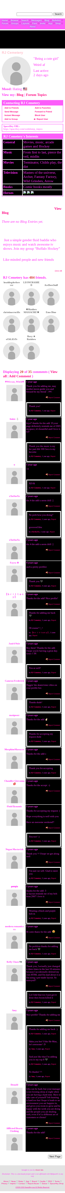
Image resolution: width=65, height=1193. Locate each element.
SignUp (60, 2)
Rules (20, 1181)
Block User (39, 115)
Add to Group (11, 119)
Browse (14, 20)
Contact (21, 1183)
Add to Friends (11, 108)
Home (5, 20)
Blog (47, 20)
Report (53, 411)
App (50, 23)
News (13, 1181)
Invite (42, 23)
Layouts (25, 23)
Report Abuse (33, 1183)
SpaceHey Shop (57, 1183)
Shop (58, 23)
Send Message (11, 112)
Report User (42, 119)
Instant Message (12, 115)
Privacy (4, 1183)
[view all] (58, 271)
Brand (34, 1181)
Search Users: (9, 13)
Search (58, 14)
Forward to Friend (43, 112)
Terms (57, 1181)
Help (45, 2)
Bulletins (56, 20)
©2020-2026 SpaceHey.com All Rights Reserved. (33, 1187)
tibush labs (39, 1170)
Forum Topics (36, 95)
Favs (34, 23)
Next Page (54, 1156)
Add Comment (20, 376)
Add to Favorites (42, 108)
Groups (14, 23)
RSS (50, 1181)
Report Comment (54, 397)
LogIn (52, 2)
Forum (5, 23)
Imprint (13, 1183)
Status (44, 1183)
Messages (36, 20)
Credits (43, 1181)
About (32, 26)
